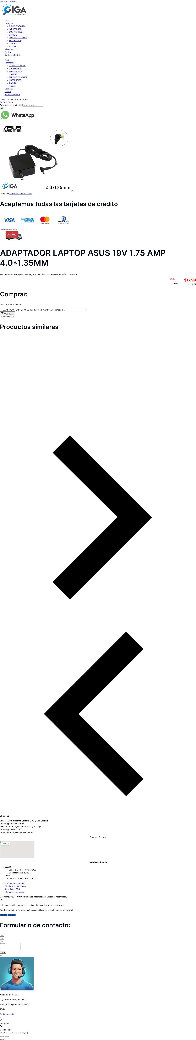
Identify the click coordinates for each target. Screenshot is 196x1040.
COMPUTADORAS (17, 26)
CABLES (13, 43)
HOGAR (12, 46)
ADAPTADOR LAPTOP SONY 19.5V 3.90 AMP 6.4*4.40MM (90, 397)
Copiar (24, 1033)
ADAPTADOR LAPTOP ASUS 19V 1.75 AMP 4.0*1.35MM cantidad (33, 310)
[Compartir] (6, 1036)
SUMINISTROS (15, 32)
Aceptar (3, 915)
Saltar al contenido (8, 1)
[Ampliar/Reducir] (1, 1036)
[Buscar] (2, 108)
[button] (13, 384)
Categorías (9, 23)
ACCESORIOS (15, 41)
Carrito (8, 52)
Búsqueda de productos (11, 105)
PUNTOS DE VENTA (18, 38)
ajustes (69, 910)
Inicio (7, 20)
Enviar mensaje (7, 1014)
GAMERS (13, 35)
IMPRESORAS (15, 29)
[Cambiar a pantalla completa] (3, 1036)
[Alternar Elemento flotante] (1, 1017)
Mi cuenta (9, 49)
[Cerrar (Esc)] (8, 1036)
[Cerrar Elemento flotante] (1, 955)
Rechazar (11, 915)
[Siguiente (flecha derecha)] (3, 1039)
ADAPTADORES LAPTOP (20, 194)
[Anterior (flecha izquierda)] (1, 1039)
